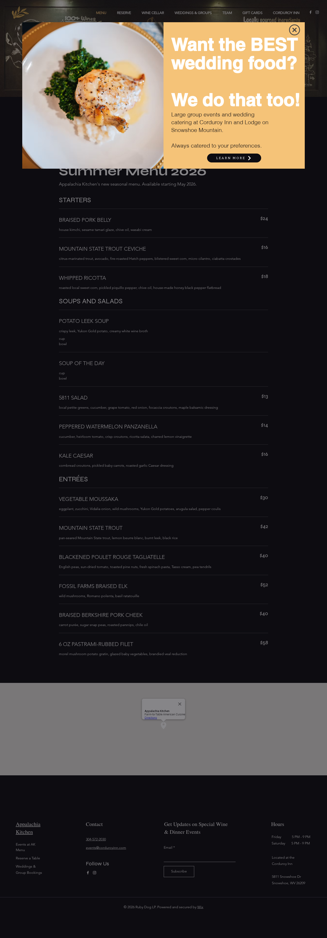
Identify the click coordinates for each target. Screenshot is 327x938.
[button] (294, 29)
